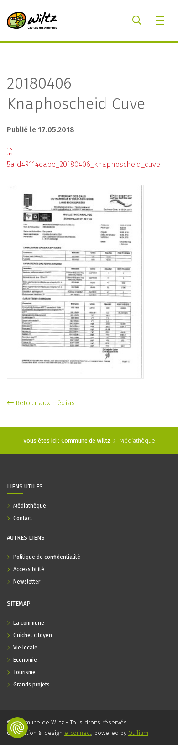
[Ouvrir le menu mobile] (161, 20)
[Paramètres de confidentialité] (17, 727)
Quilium (138, 732)
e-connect (77, 732)
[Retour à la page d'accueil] (32, 20)
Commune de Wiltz (85, 440)
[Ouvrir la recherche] (137, 20)
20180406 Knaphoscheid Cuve (76, 93)
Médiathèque (137, 440)
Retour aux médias (44, 403)
